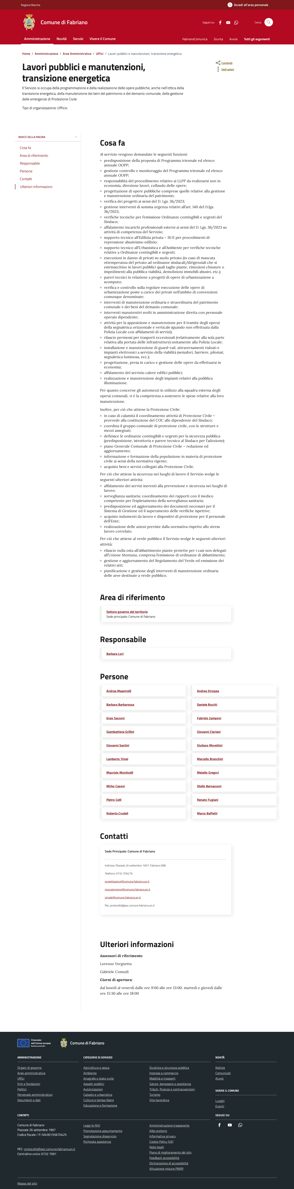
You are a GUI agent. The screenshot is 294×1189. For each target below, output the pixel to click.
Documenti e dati (29, 1100)
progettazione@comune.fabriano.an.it (127, 881)
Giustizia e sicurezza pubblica (169, 1067)
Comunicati (223, 1073)
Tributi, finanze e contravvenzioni (172, 1089)
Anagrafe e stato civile (98, 1078)
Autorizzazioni (93, 1089)
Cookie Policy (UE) (161, 1141)
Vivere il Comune (103, 38)
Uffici (20, 1078)
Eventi (219, 1106)
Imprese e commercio (163, 1073)
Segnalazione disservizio (99, 1136)
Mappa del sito (27, 1183)
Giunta (218, 39)
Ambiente (90, 1073)
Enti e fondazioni (28, 1083)
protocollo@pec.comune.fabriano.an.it (49, 1149)
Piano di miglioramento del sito (170, 1152)
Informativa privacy (162, 1136)
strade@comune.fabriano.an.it (123, 897)
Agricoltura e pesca (96, 1067)
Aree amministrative (31, 1073)
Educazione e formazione (100, 1105)
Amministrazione (37, 38)
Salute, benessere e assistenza (170, 1083)
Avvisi (233, 39)
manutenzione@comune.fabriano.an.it (127, 889)
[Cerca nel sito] (268, 22)
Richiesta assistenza (97, 1141)
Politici (22, 1089)
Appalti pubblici (93, 1083)
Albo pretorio (158, 1130)
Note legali (156, 1147)
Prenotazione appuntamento (102, 1130)
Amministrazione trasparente (169, 1125)
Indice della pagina (31, 137)
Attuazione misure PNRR (166, 1168)
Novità (62, 38)
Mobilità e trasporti (162, 1078)
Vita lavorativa (159, 1100)
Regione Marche (30, 5)
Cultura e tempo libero (98, 1100)
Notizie (220, 1067)
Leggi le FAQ (91, 1125)
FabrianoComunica (194, 39)
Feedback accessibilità (164, 1157)
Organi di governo (29, 1067)
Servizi (78, 38)
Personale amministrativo (34, 1094)
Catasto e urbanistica (97, 1094)
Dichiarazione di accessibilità (168, 1163)
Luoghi (220, 1100)
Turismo (154, 1094)
